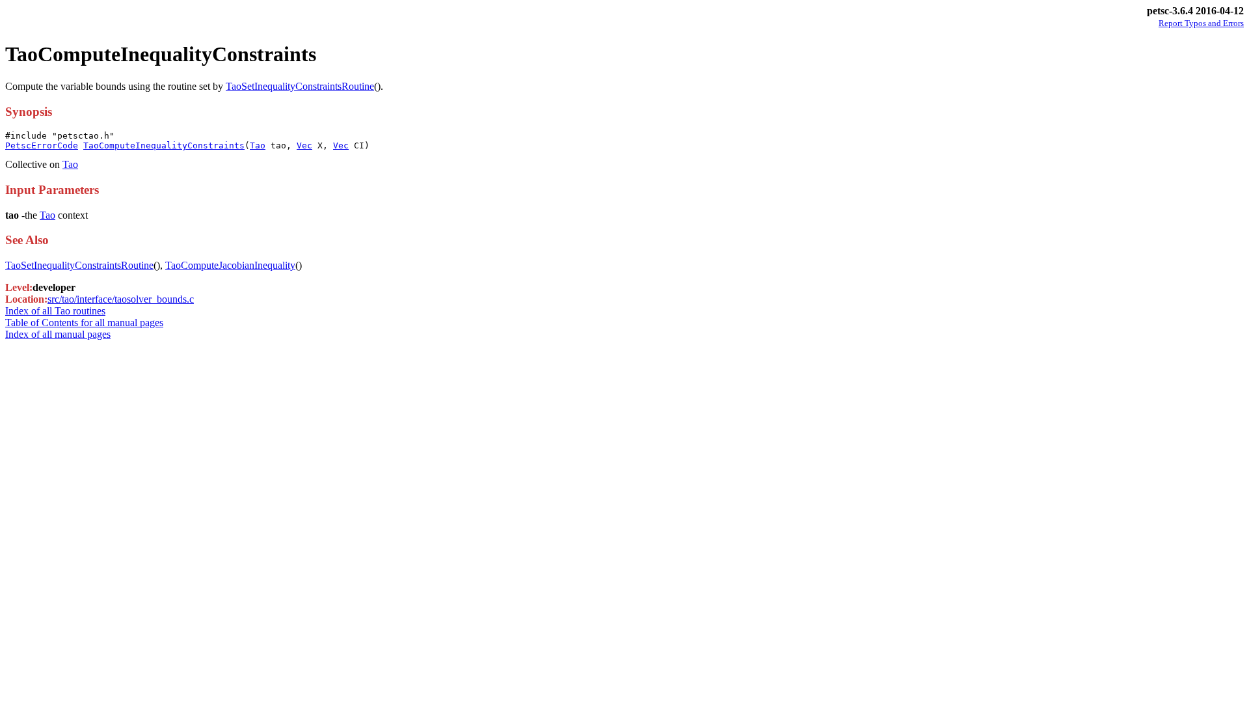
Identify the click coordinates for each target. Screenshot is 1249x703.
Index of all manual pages (58, 334)
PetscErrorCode (41, 145)
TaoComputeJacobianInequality (230, 265)
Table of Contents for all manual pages (84, 322)
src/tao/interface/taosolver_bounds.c (120, 299)
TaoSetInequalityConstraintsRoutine (300, 86)
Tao (257, 145)
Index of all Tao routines (55, 310)
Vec (304, 145)
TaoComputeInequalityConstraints (164, 145)
